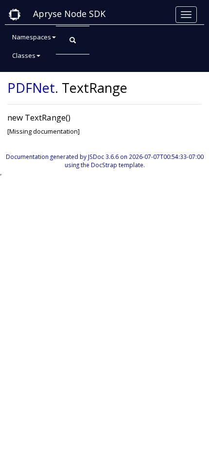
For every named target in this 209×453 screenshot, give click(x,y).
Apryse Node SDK (69, 13)
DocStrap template (117, 165)
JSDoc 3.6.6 (103, 156)
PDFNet (31, 88)
